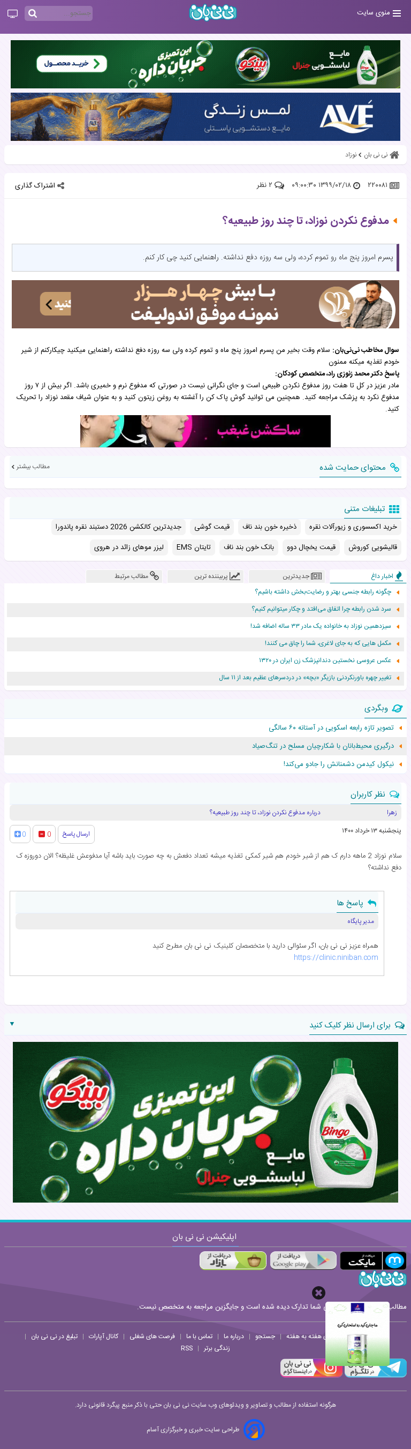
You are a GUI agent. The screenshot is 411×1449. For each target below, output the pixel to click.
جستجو (265, 1336)
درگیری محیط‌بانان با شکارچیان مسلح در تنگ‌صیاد (323, 746)
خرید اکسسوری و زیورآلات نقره (353, 527)
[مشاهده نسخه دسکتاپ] (12, 14)
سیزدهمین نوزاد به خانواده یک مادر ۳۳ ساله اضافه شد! (320, 626)
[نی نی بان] (213, 12)
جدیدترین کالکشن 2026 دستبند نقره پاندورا (118, 527)
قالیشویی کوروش (372, 547)
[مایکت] (373, 1260)
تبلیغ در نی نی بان (54, 1336)
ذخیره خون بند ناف (269, 527)
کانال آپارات (103, 1336)
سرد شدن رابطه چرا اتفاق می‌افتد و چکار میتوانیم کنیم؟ (321, 609)
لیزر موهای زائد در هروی (129, 547)
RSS (187, 1348)
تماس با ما (199, 1336)
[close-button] (319, 1293)
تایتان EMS (194, 547)
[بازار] (233, 1260)
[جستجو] (33, 14)
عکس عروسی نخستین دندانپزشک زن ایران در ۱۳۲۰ (325, 661)
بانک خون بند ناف (249, 547)
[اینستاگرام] (311, 1376)
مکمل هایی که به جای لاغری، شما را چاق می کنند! (328, 644)
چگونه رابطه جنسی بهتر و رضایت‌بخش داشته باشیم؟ (323, 592)
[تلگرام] (374, 1376)
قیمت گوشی (212, 527)
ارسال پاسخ (76, 834)
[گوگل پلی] (303, 1260)
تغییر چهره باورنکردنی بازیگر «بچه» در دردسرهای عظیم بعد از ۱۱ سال (305, 678)
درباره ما (234, 1336)
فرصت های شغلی (152, 1336)
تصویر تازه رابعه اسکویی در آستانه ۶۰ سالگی (331, 728)
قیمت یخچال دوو (311, 547)
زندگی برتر (217, 1348)
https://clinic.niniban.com (336, 958)
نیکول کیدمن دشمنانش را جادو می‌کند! (339, 764)
